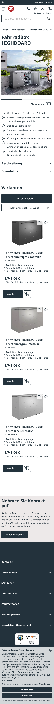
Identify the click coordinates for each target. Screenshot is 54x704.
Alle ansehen (37, 103)
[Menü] (3, 8)
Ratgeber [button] (39, 2)
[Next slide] (50, 75)
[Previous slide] (3, 29)
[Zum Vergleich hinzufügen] (39, 222)
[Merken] (35, 8)
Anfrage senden (14, 534)
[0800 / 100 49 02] (3, 2)
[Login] (42, 8)
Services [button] (48, 2)
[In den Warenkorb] (27, 294)
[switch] (31, 642)
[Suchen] (48, 18)
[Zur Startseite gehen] (16, 9)
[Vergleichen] (28, 8)
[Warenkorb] (49, 8)
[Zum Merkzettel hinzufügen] (46, 222)
